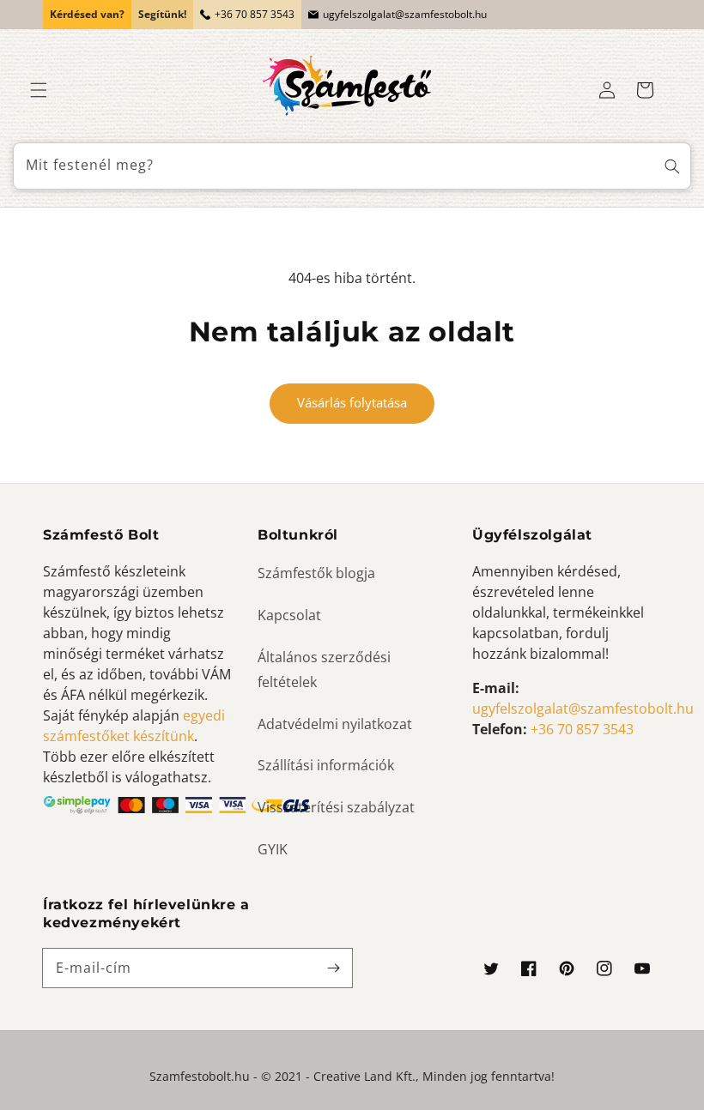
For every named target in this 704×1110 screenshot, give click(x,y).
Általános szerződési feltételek (324, 669)
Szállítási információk (326, 765)
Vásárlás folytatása (352, 402)
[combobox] (352, 166)
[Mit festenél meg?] (672, 166)
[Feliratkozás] (333, 967)
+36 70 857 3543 (254, 14)
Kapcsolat (289, 615)
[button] (39, 90)
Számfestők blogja (316, 573)
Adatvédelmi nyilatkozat (335, 724)
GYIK (273, 849)
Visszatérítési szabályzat (336, 807)
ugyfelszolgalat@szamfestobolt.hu (405, 14)
